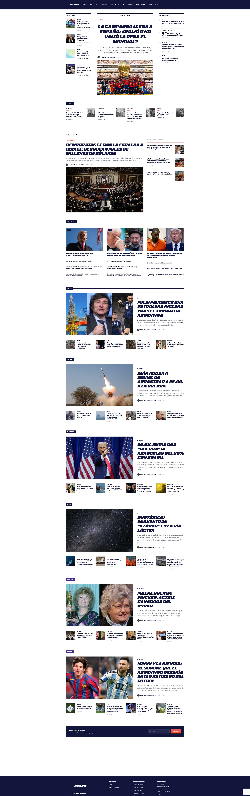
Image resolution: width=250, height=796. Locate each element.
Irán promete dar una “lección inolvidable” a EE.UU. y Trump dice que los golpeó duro (135, 115)
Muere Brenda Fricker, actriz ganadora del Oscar (156, 599)
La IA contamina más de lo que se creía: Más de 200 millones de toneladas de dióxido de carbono (85, 562)
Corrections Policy (138, 787)
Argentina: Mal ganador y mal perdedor (165, 114)
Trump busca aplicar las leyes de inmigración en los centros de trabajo (159, 173)
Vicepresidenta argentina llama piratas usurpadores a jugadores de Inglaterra (145, 709)
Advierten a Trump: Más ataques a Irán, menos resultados (124, 254)
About (110, 784)
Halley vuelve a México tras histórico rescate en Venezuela (175, 344)
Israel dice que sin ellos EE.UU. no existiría (159, 263)
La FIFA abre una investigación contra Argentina (83, 23)
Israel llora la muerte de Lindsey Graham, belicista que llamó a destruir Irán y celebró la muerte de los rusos (84, 267)
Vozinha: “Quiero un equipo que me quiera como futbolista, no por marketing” (173, 47)
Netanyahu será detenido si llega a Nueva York (83, 38)
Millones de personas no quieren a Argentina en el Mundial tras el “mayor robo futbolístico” (115, 709)
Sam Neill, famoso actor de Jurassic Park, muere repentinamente (115, 635)
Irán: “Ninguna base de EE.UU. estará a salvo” (120, 261)
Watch (157, 4)
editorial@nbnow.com (163, 787)
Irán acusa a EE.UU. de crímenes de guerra (170, 59)
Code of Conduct (137, 790)
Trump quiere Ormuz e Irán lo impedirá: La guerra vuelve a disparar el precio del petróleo (145, 489)
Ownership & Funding (139, 793)
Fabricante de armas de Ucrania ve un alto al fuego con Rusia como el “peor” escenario (175, 489)
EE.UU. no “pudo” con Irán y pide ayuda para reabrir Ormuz (173, 34)
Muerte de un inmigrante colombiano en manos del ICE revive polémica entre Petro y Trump (159, 147)
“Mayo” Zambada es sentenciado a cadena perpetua (106, 115)
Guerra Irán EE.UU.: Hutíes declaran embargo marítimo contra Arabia (75, 115)
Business (130, 4)
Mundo (117, 4)
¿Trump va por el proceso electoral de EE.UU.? (80, 254)
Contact (111, 790)
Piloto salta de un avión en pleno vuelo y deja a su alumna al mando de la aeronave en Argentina (175, 636)
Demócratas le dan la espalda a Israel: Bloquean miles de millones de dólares (104, 148)
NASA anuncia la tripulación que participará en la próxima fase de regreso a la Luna (145, 561)
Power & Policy (88, 4)
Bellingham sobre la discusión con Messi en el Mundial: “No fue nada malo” (84, 69)
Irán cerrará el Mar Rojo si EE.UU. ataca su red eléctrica (84, 415)
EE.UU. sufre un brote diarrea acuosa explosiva (79, 261)
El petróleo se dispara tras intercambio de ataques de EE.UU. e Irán (115, 488)
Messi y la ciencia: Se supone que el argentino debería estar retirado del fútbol (160, 672)
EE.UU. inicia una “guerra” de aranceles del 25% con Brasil (160, 451)
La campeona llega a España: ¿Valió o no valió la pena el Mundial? (125, 34)
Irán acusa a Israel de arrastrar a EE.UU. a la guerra (160, 379)
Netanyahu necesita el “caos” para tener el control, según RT (144, 415)
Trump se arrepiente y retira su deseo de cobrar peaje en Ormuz (85, 488)
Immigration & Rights (106, 4)
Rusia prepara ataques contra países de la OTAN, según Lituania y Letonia (175, 415)
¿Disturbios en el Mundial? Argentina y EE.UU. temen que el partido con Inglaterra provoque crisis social (174, 710)
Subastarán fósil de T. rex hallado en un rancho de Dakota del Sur (85, 635)
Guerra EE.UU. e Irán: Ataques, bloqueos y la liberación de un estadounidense (114, 416)
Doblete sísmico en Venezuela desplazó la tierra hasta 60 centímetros (84, 345)
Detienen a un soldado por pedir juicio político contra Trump (165, 268)
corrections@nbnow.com (164, 791)
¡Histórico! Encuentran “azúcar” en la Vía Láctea (159, 523)
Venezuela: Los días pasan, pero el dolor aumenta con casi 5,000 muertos (145, 345)
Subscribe (176, 731)
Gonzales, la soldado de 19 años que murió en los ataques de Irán (173, 22)
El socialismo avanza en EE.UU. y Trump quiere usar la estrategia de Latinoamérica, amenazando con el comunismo (124, 274)
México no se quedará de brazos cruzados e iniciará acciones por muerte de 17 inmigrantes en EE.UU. (159, 160)
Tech (137, 4)
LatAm (123, 4)
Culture (143, 4)
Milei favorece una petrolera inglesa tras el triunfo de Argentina (160, 308)
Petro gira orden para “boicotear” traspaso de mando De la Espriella (115, 344)
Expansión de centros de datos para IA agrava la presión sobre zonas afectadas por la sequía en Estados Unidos (175, 562)
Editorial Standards (138, 784)
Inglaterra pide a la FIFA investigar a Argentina (84, 707)
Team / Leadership (114, 787)
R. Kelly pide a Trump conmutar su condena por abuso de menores (164, 255)
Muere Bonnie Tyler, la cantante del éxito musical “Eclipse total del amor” (145, 636)
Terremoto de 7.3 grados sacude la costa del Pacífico (83, 53)
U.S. (96, 4)
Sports (151, 4)
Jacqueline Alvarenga (83, 27)
